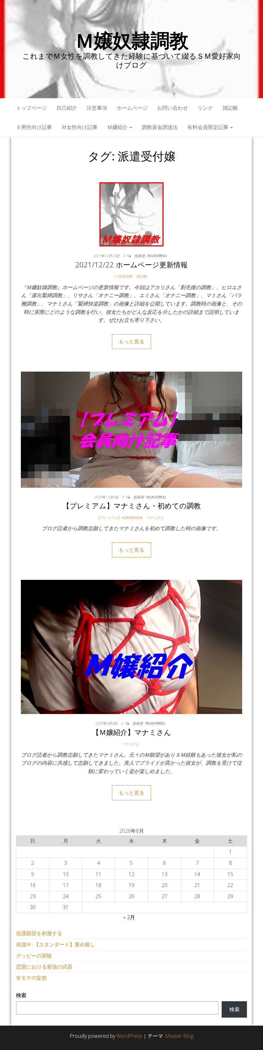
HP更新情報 (123, 276)
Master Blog (179, 1035)
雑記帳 (230, 107)
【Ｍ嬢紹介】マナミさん (131, 732)
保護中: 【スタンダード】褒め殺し (55, 944)
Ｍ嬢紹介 (118, 127)
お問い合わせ (172, 107)
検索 (21, 995)
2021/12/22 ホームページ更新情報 (131, 264)
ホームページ (132, 107)
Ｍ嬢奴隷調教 (131, 40)
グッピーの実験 (34, 955)
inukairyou (157, 255)
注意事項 (97, 107)
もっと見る (131, 341)
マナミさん (155, 517)
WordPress (129, 1035)
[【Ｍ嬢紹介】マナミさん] (131, 646)
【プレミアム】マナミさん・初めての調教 (132, 505)
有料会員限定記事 (208, 127)
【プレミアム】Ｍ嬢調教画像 (119, 517)
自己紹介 (66, 107)
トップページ (31, 107)
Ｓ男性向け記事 (34, 127)
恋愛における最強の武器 (44, 966)
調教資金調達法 (160, 127)
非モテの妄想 (31, 977)
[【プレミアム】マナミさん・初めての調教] (131, 429)
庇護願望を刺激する (39, 933)
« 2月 (129, 917)
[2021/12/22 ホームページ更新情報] (131, 213)
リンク (205, 107)
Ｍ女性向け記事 (80, 127)
